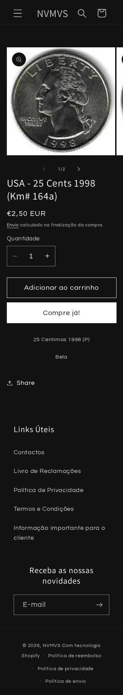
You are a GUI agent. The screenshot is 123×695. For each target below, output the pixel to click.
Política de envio (65, 681)
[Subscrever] (99, 605)
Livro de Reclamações (47, 471)
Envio (13, 225)
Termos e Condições (44, 509)
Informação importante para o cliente (60, 533)
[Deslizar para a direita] (78, 169)
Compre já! (61, 313)
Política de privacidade (66, 668)
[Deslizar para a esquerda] (44, 169)
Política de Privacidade (49, 490)
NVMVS (52, 645)
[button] (17, 13)
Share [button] (26, 383)
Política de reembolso (74, 655)
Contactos (29, 452)
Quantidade (23, 239)
